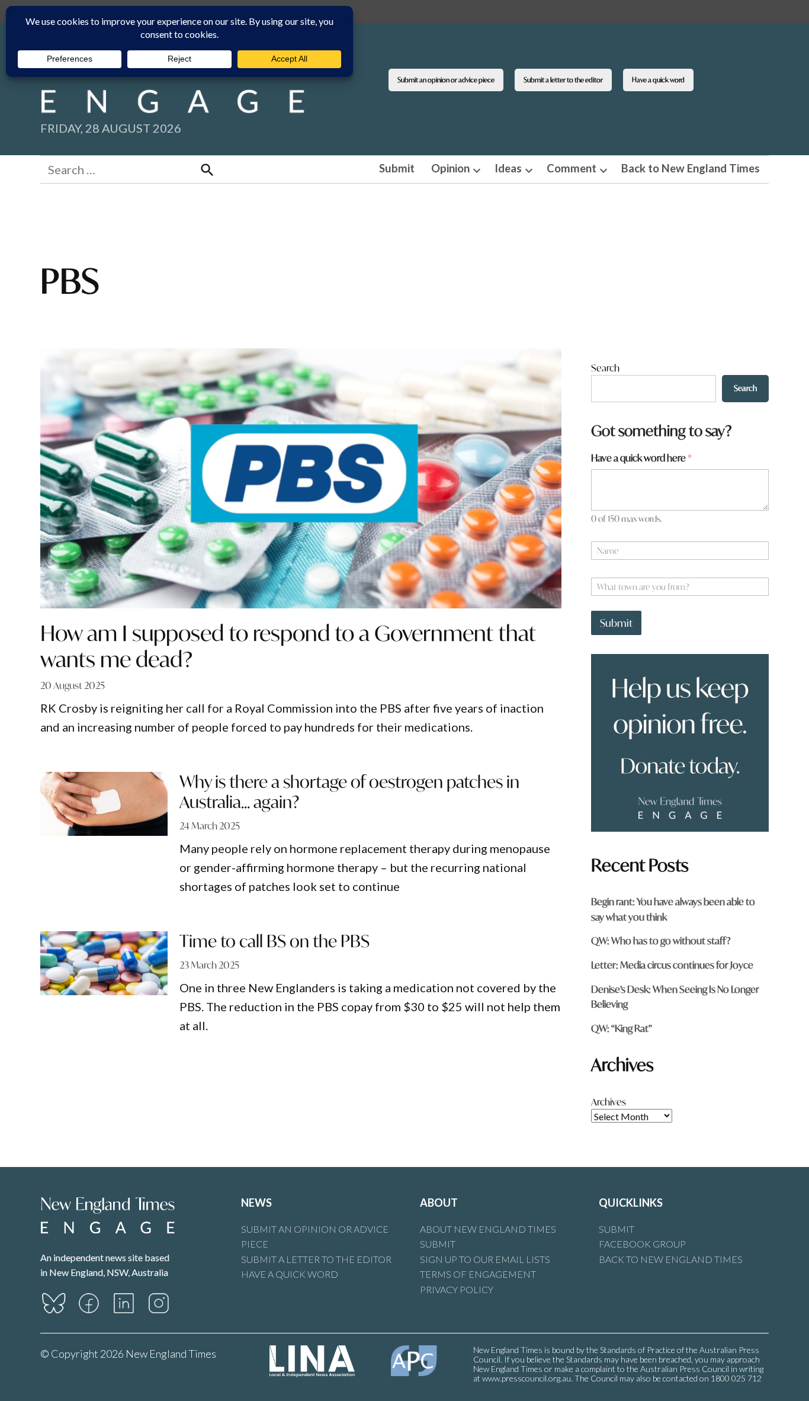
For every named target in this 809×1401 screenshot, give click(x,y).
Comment (571, 168)
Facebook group (642, 1243)
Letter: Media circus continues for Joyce (672, 964)
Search (605, 367)
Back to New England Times (690, 168)
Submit (397, 168)
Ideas (508, 168)
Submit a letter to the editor (563, 79)
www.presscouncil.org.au (526, 1378)
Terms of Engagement (478, 1274)
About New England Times (488, 1229)
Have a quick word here (641, 457)
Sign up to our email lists (485, 1259)
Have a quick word (658, 79)
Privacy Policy (456, 1289)
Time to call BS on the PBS (274, 941)
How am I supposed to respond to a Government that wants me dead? (288, 645)
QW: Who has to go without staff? (661, 940)
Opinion (450, 168)
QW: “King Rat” (621, 1028)
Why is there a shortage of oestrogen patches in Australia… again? (349, 792)
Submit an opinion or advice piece (446, 79)
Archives (608, 1101)
